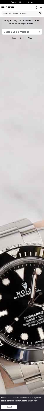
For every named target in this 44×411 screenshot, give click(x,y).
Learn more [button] (33, 401)
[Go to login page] (31, 7)
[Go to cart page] (36, 7)
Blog (30, 38)
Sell (21, 38)
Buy (14, 38)
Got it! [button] (9, 407)
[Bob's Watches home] (7, 7)
